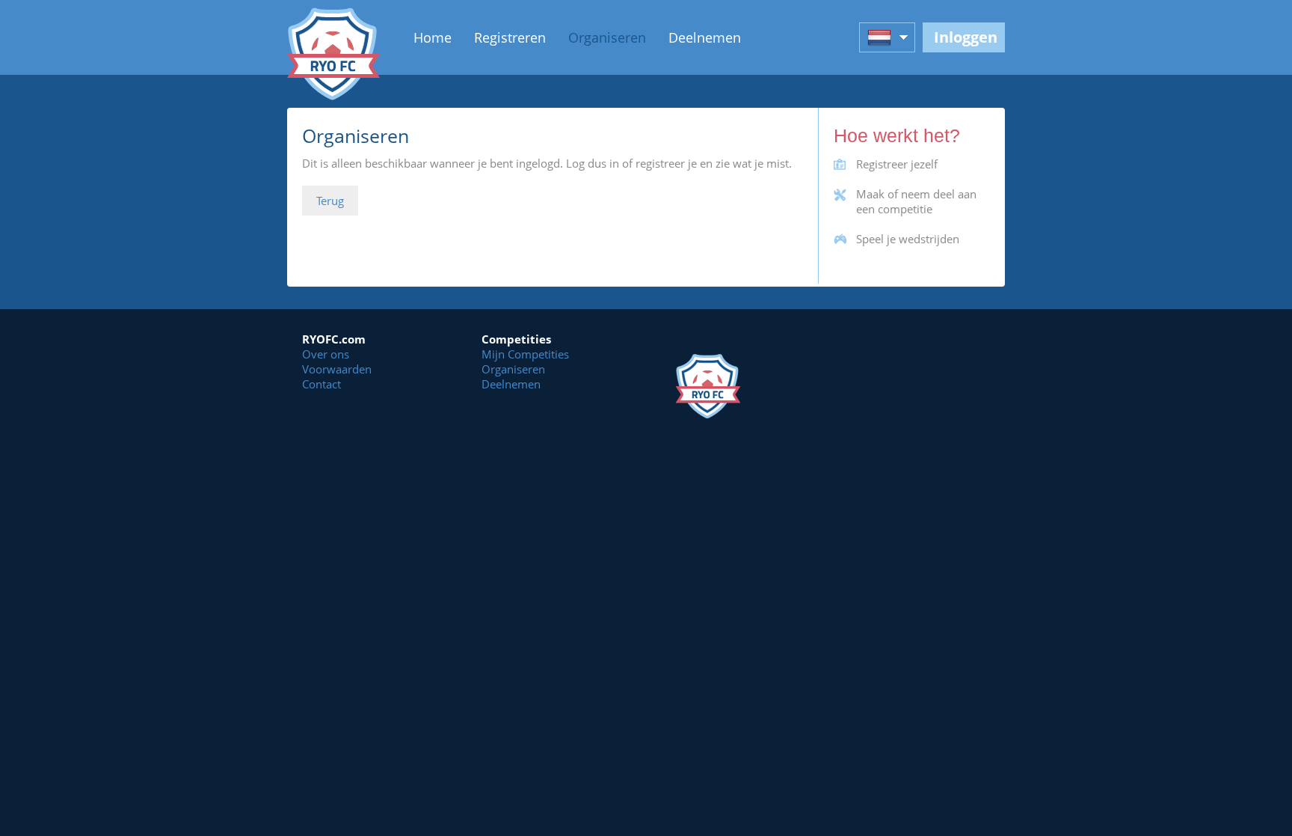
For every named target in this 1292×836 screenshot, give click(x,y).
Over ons (325, 354)
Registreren (510, 37)
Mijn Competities (525, 354)
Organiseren (607, 37)
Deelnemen (704, 37)
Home (432, 37)
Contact (321, 383)
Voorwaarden (337, 368)
